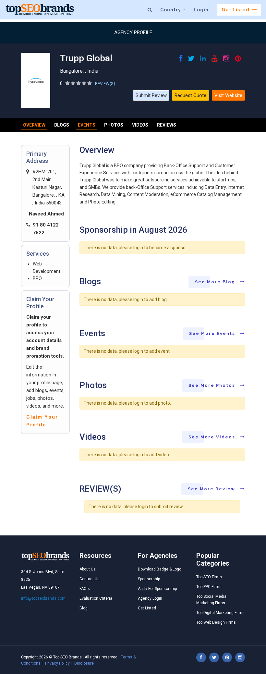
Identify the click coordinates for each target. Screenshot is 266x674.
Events (86, 125)
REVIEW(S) (105, 83)
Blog (83, 608)
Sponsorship (149, 579)
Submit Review (151, 95)
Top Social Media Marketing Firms (211, 599)
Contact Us (89, 579)
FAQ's (84, 588)
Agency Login (150, 598)
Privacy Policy (57, 663)
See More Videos (212, 437)
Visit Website (228, 95)
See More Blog (216, 281)
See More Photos (212, 385)
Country (171, 9)
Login (201, 9)
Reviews (166, 125)
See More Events (213, 333)
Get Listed (236, 9)
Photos (113, 125)
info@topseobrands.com (43, 598)
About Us (87, 569)
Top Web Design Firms (216, 622)
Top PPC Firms (209, 586)
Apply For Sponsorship (157, 588)
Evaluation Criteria (95, 598)
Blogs (61, 125)
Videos (140, 125)
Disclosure (84, 663)
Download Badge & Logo (159, 569)
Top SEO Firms (209, 577)
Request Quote (190, 95)
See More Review (212, 488)
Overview (34, 125)
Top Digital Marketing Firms (220, 612)
